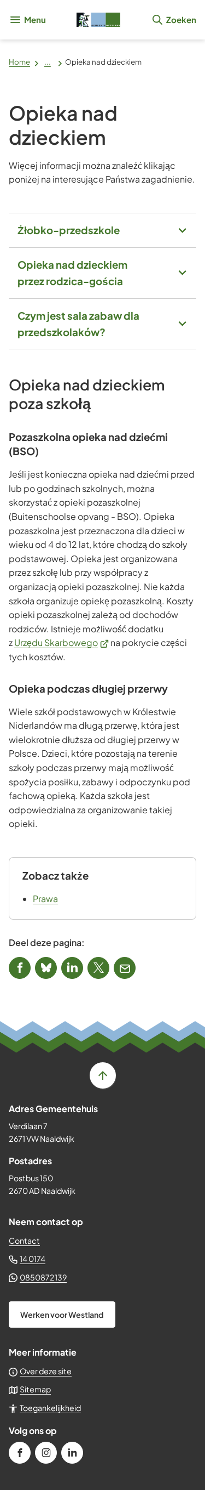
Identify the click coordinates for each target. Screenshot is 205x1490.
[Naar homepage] (98, 19)
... (47, 61)
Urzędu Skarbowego (61, 642)
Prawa (45, 898)
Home (19, 61)
